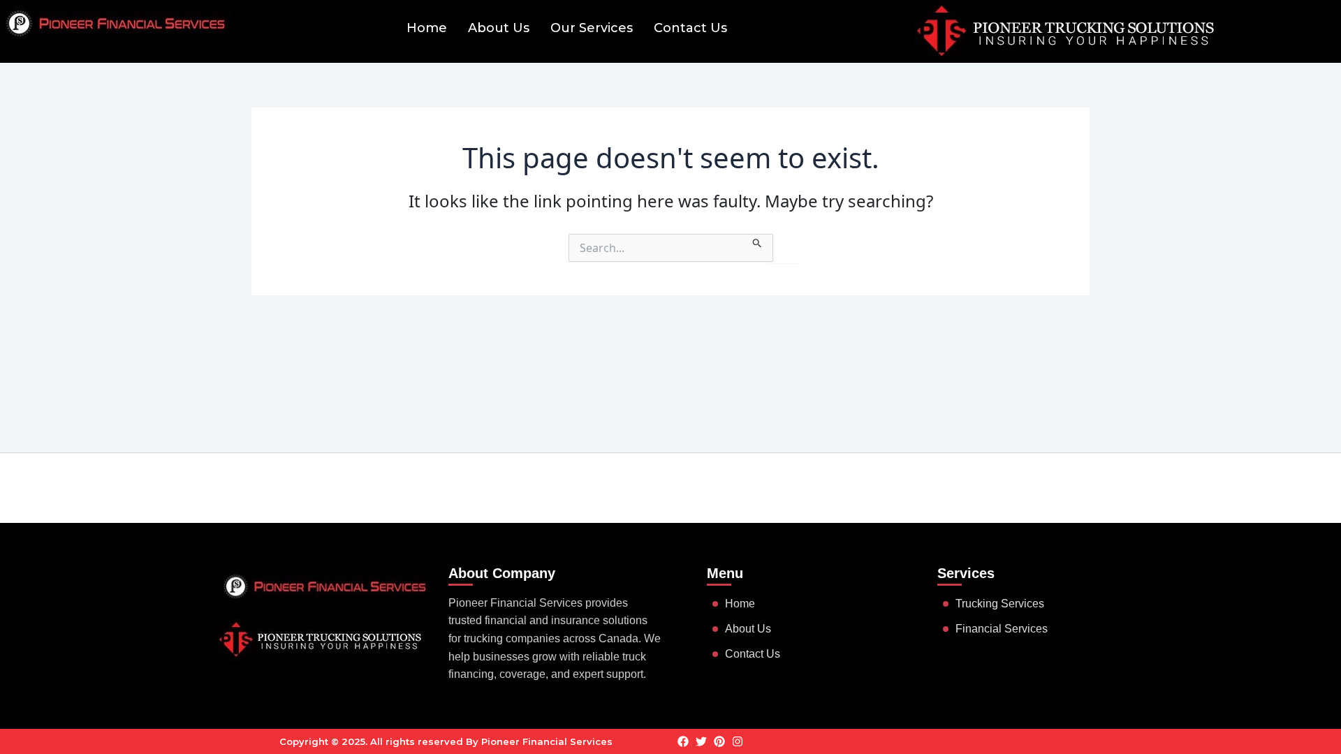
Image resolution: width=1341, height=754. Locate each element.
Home (426, 28)
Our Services (591, 28)
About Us (498, 28)
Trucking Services (999, 603)
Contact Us (690, 28)
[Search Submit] (757, 241)
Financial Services (1001, 629)
